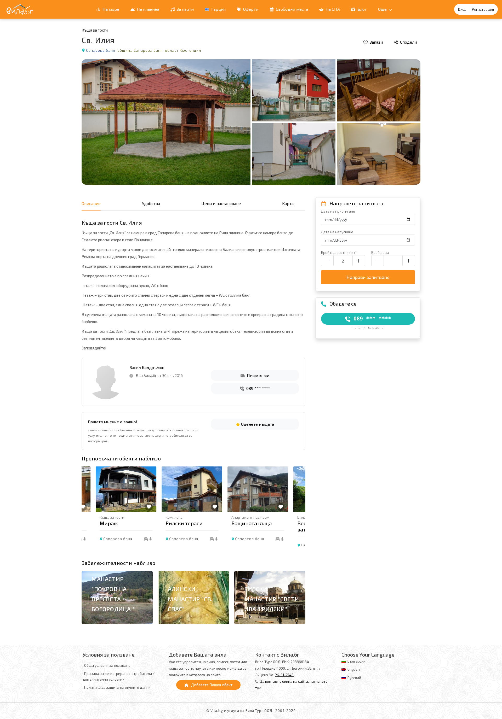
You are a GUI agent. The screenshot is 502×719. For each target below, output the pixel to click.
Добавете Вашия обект (211, 684)
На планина (147, 9)
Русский (354, 677)
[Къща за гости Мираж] (112, 489)
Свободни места (291, 9)
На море (110, 9)
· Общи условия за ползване (106, 665)
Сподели (408, 41)
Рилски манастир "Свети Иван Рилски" (271, 598)
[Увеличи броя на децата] (408, 260)
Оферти (250, 9)
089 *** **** (257, 388)
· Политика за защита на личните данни (117, 687)
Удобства (151, 203)
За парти (185, 9)
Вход (462, 9)
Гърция (218, 9)
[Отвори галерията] (251, 122)
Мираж (94, 523)
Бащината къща (237, 523)
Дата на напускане (337, 232)
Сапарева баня (100, 50)
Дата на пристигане (338, 211)
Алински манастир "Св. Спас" (190, 598)
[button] (298, 511)
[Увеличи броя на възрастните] (358, 260)
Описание (91, 203)
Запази (376, 41)
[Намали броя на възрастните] (327, 260)
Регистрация (483, 9)
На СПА (332, 9)
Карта (288, 203)
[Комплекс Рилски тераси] (177, 489)
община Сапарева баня (140, 50)
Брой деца (380, 252)
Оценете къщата (257, 424)
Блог (361, 9)
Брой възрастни (339, 252)
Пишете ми (257, 375)
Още (383, 9)
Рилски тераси (170, 523)
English (353, 669)
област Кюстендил (183, 50)
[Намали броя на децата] (377, 260)
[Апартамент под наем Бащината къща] (243, 489)
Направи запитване (368, 277)
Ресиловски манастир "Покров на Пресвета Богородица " (113, 588)
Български (356, 661)
